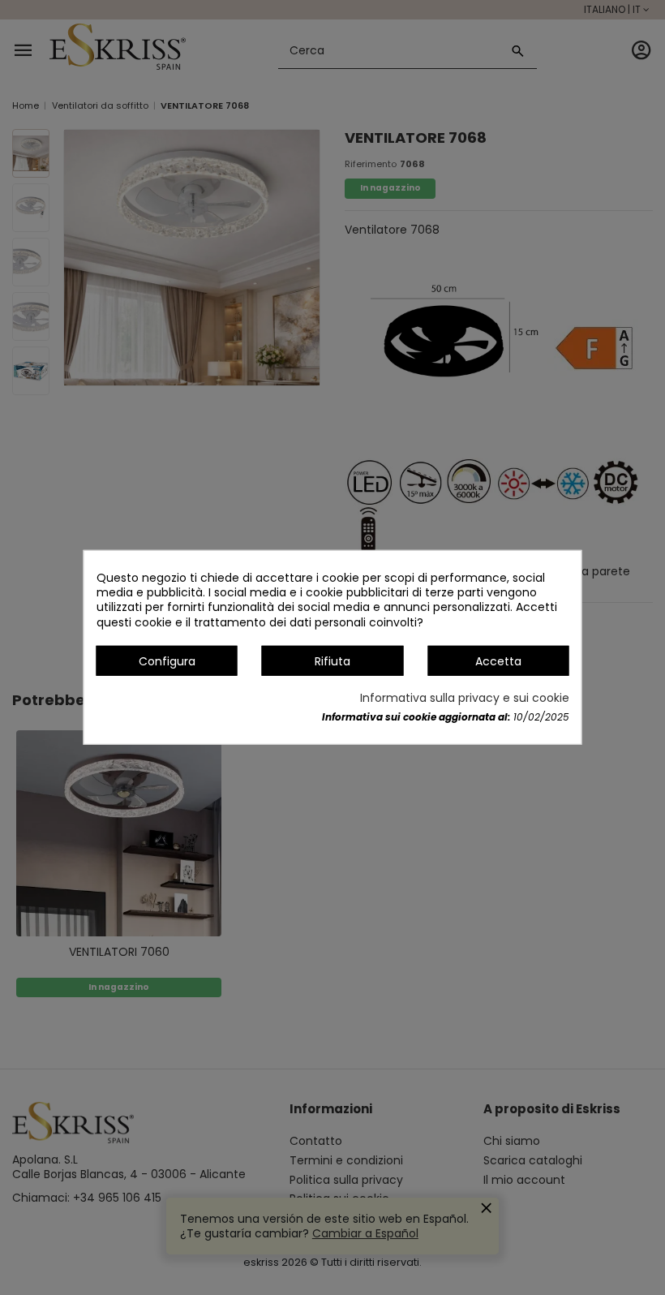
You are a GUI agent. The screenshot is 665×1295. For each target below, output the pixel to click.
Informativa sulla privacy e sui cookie (464, 698)
